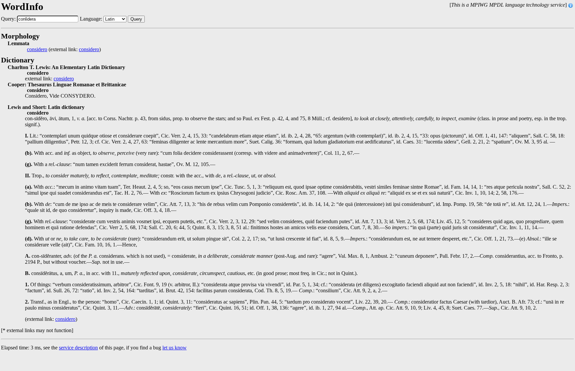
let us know (174, 347)
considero (37, 49)
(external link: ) (64, 49)
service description (78, 347)
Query (136, 19)
